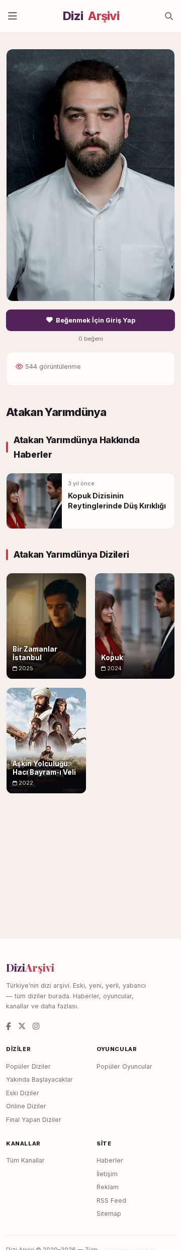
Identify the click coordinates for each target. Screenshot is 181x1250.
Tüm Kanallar (25, 1160)
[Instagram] (36, 1026)
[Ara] (169, 16)
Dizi (91, 16)
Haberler (110, 1160)
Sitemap (109, 1213)
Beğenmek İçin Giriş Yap (95, 320)
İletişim (107, 1174)
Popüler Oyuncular (124, 1066)
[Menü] (12, 16)
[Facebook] (8, 1026)
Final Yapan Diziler (33, 1119)
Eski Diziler (22, 1093)
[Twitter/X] (22, 1026)
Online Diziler (26, 1106)
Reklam (108, 1187)
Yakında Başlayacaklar (39, 1079)
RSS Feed (111, 1200)
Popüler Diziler (28, 1066)
